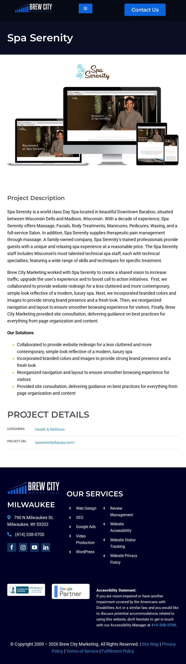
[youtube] (34, 547)
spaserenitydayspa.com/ (55, 442)
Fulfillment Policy (117, 651)
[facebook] (11, 547)
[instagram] (23, 547)
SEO (79, 517)
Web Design (86, 508)
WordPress (85, 552)
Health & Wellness (50, 429)
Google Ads (86, 526)
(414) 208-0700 (29, 534)
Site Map (150, 644)
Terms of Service (82, 651)
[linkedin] (45, 547)
